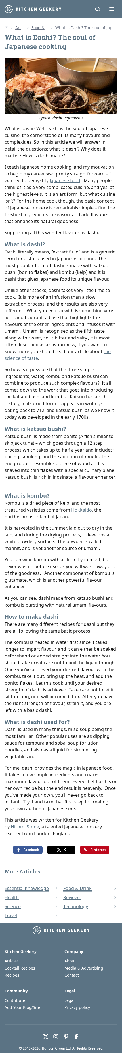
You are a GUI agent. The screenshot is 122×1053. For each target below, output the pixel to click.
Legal (69, 1000)
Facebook (31, 849)
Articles (20, 27)
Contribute (15, 1000)
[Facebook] (76, 1036)
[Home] (7, 28)
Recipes (12, 975)
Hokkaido (81, 510)
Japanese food (65, 180)
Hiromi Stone (25, 827)
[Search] (97, 9)
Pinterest (98, 849)
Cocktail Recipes (20, 968)
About (70, 961)
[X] (46, 1036)
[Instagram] (56, 1036)
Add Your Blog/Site (22, 1007)
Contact (71, 975)
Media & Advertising (83, 968)
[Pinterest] (66, 1036)
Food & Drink (40, 27)
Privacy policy (77, 1007)
